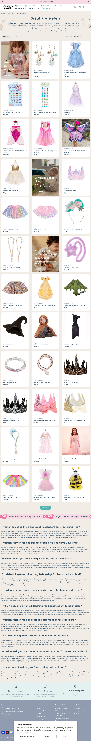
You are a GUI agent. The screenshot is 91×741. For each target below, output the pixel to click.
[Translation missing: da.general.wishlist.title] (84, 7)
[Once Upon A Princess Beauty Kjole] (45, 288)
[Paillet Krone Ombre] (76, 173)
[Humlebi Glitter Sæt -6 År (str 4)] (76, 479)
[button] (2, 2)
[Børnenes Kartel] (22, 516)
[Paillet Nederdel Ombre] (15, 211)
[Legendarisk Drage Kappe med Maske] (76, 288)
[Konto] (80, 7)
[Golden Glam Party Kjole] (15, 173)
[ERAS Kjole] (76, 94)
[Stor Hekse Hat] (15, 326)
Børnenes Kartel (10, 737)
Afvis (64, 736)
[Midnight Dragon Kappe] (76, 326)
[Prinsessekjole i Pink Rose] (45, 441)
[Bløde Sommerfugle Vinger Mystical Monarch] (76, 133)
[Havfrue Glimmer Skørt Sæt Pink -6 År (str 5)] (15, 133)
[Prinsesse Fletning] (15, 441)
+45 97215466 (7, 714)
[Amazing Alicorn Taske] (76, 249)
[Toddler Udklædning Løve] (45, 326)
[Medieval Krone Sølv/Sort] (15, 403)
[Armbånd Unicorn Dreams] (45, 364)
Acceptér (46, 736)
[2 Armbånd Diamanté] (15, 364)
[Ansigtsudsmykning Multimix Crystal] (45, 94)
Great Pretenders (38, 70)
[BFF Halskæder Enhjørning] (45, 55)
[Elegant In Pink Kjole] (76, 441)
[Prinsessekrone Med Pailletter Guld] (76, 403)
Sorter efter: (68, 37)
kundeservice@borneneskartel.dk (13, 711)
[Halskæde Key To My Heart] (15, 249)
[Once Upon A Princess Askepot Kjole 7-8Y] (76, 55)
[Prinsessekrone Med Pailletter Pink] (45, 403)
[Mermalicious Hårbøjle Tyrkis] (76, 211)
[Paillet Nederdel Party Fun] (45, 211)
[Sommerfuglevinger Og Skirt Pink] (45, 479)
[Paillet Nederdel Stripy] (15, 479)
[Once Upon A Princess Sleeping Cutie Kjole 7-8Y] (45, 133)
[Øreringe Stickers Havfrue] (15, 94)
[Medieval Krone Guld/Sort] (76, 364)
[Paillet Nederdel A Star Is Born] (15, 288)
